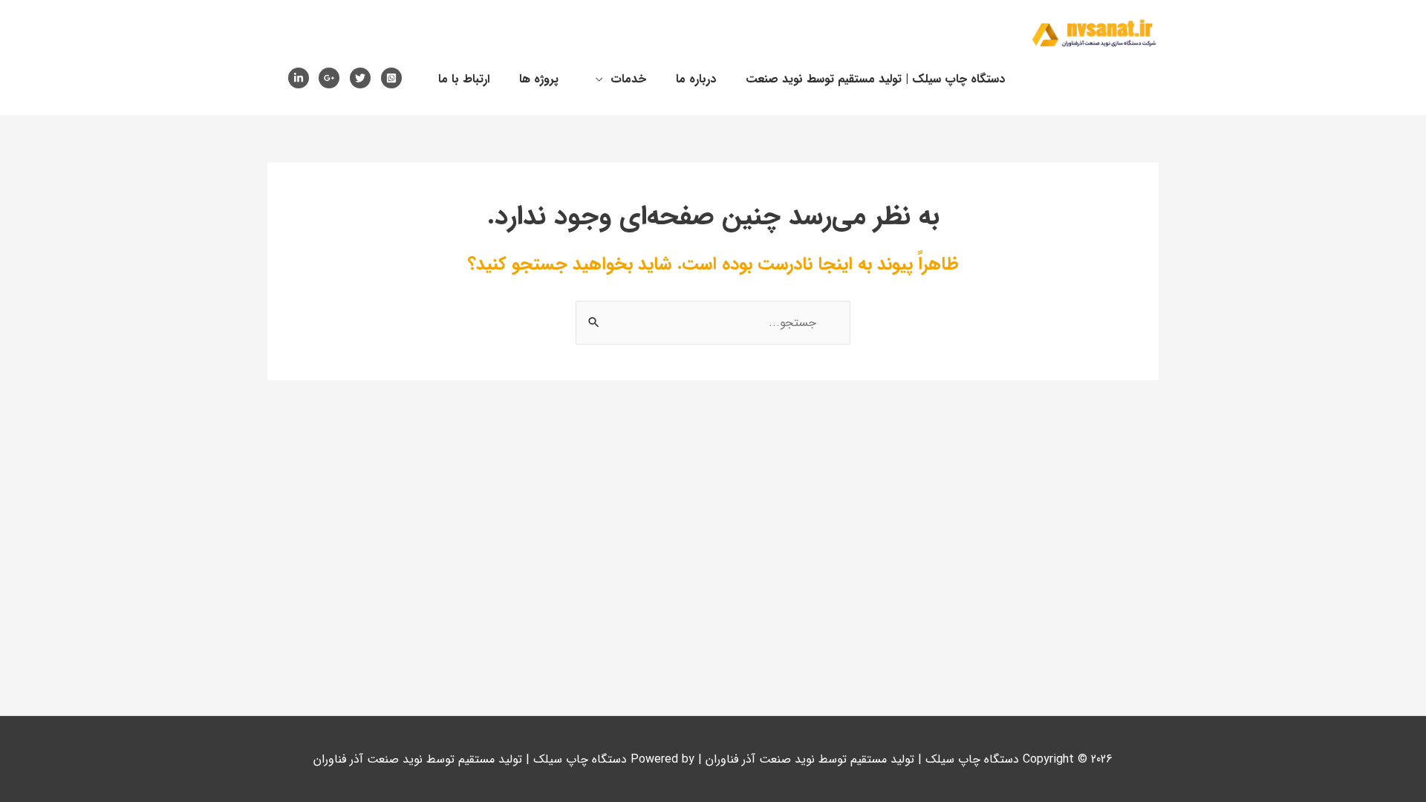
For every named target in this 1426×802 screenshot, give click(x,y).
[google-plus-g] (332, 78)
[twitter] (363, 78)
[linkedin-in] (301, 78)
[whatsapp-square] (394, 78)
